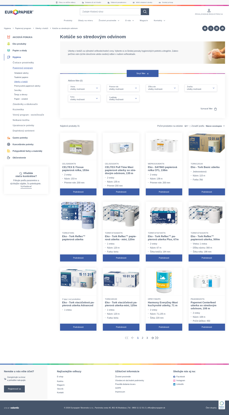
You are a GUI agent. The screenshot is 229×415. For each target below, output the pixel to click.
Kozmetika (18, 109)
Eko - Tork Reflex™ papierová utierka (73, 238)
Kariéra (60, 381)
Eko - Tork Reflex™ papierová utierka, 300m (205, 238)
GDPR (118, 388)
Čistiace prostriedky (23, 62)
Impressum (120, 392)
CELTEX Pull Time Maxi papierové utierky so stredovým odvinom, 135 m (120, 170)
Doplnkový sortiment (23, 131)
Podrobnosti (78, 192)
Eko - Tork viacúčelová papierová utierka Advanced (78, 304)
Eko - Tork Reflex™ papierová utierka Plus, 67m (163, 238)
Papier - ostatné (21, 99)
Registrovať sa (14, 389)
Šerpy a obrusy (20, 94)
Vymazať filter (207, 108)
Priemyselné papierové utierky (27, 86)
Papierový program (23, 28)
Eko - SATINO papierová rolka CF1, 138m (162, 169)
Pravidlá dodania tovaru (125, 384)
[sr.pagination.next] (152, 338)
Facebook (180, 376)
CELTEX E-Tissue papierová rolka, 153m (75, 169)
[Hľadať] (145, 11)
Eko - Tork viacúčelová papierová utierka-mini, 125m (121, 304)
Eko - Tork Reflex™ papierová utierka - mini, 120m (120, 238)
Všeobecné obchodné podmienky (129, 380)
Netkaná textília (21, 120)
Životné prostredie (108, 20)
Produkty (68, 20)
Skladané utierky (21, 73)
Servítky (17, 90)
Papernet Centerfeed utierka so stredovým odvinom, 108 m (203, 305)
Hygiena (7, 28)
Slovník (60, 389)
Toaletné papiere (21, 77)
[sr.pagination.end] (157, 338)
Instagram (180, 380)
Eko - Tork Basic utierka (205, 167)
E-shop (60, 376)
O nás (128, 20)
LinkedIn (180, 384)
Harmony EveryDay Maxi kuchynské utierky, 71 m (163, 304)
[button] (222, 28)
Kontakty (158, 20)
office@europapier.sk (156, 408)
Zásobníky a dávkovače (25, 104)
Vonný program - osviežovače (28, 115)
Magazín (144, 20)
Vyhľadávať (26, 186)
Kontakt (60, 392)
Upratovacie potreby (23, 125)
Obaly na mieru (85, 20)
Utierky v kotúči (41, 28)
